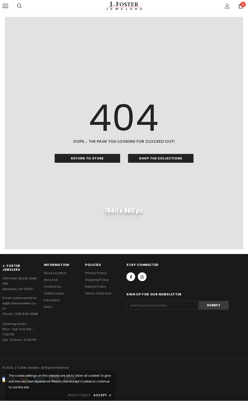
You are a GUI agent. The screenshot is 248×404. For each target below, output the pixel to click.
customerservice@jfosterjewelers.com (19, 303)
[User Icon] (227, 6)
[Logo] (124, 5)
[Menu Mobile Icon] (5, 6)
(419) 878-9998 (26, 314)
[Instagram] (142, 276)
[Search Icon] (19, 6)
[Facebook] (130, 276)
